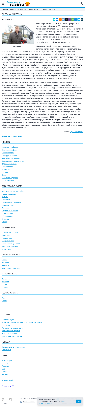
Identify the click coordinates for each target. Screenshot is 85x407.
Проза (4, 260)
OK (78, 401)
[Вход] (82, 4)
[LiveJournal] (82, 19)
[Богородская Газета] (18, 3)
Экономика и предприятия (13, 161)
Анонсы (5, 197)
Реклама (6, 342)
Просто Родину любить (11, 244)
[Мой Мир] (75, 19)
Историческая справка (11, 331)
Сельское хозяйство (10, 147)
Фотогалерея (7, 360)
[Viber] (69, 19)
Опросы (5, 363)
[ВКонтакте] (57, 19)
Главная (5, 9)
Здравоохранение (9, 164)
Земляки (5, 208)
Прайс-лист (6, 350)
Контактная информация (12, 336)
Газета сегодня (8, 320)
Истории (5, 282)
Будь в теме (6, 249)
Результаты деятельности (12, 328)
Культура (5, 219)
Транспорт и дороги (10, 178)
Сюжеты (5, 371)
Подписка (6, 325)
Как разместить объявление (13, 347)
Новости (6, 142)
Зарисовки (6, 279)
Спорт (4, 175)
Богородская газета (17, 9)
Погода (5, 172)
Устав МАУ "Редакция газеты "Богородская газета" (22, 322)
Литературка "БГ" (10, 274)
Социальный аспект (10, 211)
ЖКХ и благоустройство (11, 158)
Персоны (5, 366)
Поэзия (5, 287)
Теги (3, 369)
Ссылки (4, 404)
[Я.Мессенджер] (54, 19)
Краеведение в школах (11, 268)
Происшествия (8, 180)
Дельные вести (32, 9)
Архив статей (7, 380)
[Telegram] (63, 19)
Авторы (5, 374)
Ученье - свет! (7, 238)
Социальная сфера (9, 150)
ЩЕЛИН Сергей (76, 131)
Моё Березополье (11, 255)
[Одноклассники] (60, 19)
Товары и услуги (10, 293)
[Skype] (78, 19)
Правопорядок (8, 153)
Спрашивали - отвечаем (11, 202)
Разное (4, 298)
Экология (6, 169)
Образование (7, 166)
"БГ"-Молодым (8, 227)
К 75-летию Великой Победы (13, 191)
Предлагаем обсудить (10, 232)
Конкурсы (6, 199)
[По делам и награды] (18, 33)
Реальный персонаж (10, 246)
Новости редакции (9, 194)
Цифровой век (8, 241)
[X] (66, 19)
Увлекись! (6, 235)
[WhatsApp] (72, 19)
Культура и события (10, 155)
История (5, 263)
